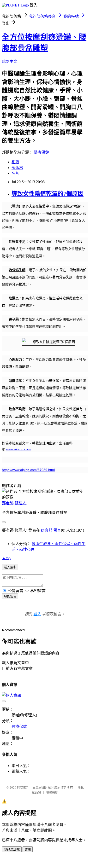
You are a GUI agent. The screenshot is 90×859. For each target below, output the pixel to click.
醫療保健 (41, 152)
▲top (6, 558)
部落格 (17, 168)
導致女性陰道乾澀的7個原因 (48, 194)
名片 (15, 173)
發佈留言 (10, 596)
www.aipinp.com (18, 449)
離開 (27, 849)
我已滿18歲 (12, 849)
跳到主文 (9, 61)
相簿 (15, 162)
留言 (57, 530)
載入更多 (10, 567)
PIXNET (22, 787)
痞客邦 (46, 530)
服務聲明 (52, 792)
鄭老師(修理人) (14, 503)
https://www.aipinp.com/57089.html (28, 470)
